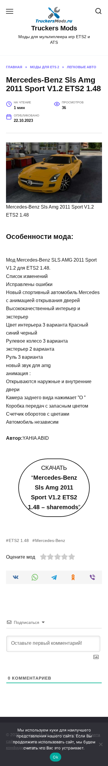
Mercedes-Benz (50, 540)
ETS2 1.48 (19, 540)
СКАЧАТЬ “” (54, 487)
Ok (55, 757)
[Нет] (101, 744)
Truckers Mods (54, 28)
